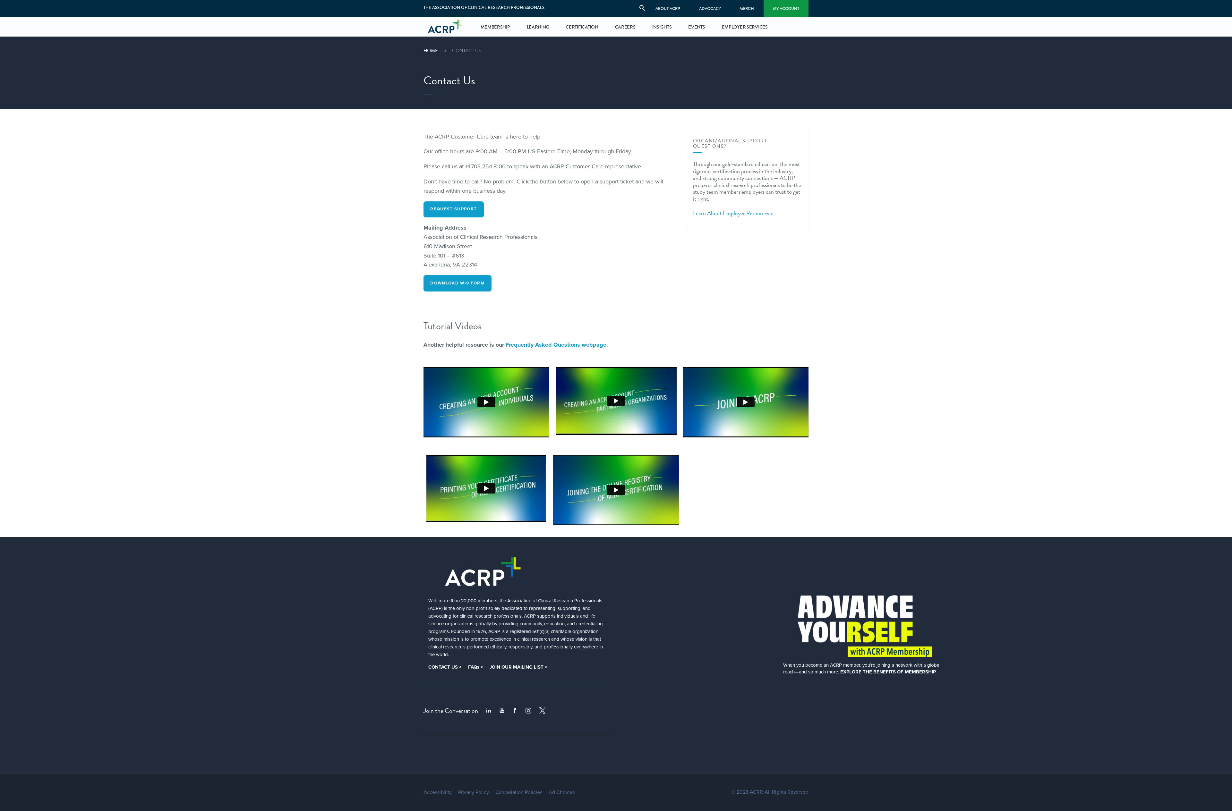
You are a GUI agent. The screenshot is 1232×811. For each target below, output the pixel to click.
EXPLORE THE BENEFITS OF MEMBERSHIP (888, 672)
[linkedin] (488, 710)
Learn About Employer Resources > (733, 213)
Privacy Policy (473, 792)
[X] (542, 710)
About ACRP (667, 8)
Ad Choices (562, 792)
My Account (786, 8)
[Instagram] (528, 710)
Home (431, 50)
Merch (747, 8)
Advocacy (710, 8)
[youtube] (501, 710)
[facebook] (515, 710)
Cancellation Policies (518, 792)
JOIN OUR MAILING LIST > (518, 667)
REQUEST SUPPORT (453, 209)
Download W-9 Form (457, 283)
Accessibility (438, 792)
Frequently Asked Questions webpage (556, 344)
